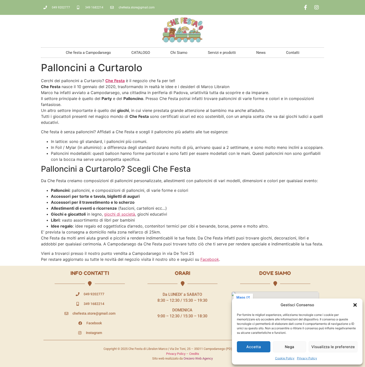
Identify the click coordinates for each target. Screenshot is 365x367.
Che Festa (115, 80)
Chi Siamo (178, 52)
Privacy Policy (307, 358)
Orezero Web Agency (198, 358)
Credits (194, 354)
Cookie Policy (284, 358)
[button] (355, 304)
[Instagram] (317, 7)
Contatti (292, 52)
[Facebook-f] (305, 7)
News (261, 52)
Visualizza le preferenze (333, 346)
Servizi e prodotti (222, 52)
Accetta (253, 346)
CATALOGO (140, 52)
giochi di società (119, 214)
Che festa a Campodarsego (88, 52)
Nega (289, 346)
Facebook (209, 259)
